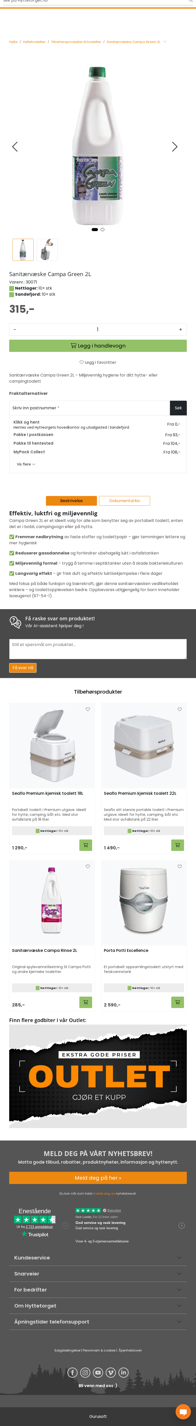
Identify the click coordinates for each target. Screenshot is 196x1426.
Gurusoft (98, 1416)
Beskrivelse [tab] (71, 501)
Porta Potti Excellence (126, 950)
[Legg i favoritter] (88, 709)
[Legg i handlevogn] (85, 845)
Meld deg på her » (98, 1177)
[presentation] (15, 147)
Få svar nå (23, 668)
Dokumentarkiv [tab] (124, 501)
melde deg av (104, 1193)
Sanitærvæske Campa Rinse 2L (44, 950)
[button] (95, 229)
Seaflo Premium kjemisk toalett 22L (140, 793)
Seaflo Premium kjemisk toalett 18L (47, 793)
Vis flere (24, 464)
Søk (178, 408)
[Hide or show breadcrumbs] (165, 42)
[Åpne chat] (183, 1411)
